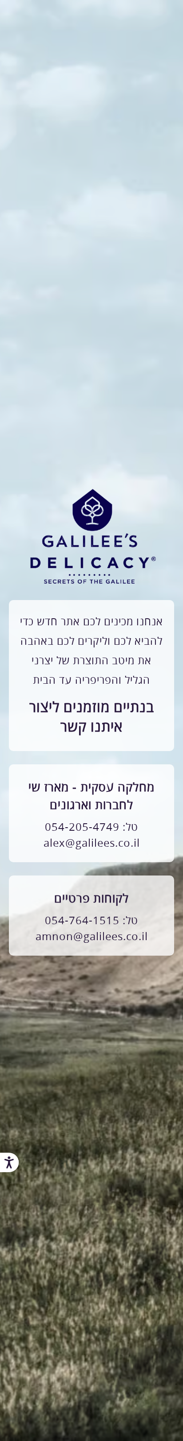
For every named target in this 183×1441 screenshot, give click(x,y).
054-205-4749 (82, 827)
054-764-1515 (82, 920)
